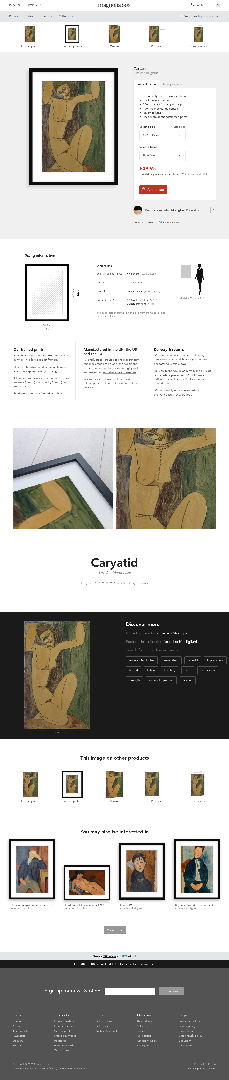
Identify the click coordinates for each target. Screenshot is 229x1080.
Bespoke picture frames (42, 1068)
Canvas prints (62, 1031)
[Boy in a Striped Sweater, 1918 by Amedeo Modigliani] (197, 870)
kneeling (169, 670)
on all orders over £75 (114, 964)
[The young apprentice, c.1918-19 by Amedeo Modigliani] (32, 870)
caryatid (193, 660)
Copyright (184, 1041)
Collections (66, 16)
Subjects (31, 16)
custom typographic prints (72, 1068)
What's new (61, 1050)
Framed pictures (64, 1026)
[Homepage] (114, 6)
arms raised (171, 660)
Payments (19, 1036)
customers (90, 387)
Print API (199, 1064)
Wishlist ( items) (106, 1031)
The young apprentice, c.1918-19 (31, 905)
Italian (151, 670)
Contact (18, 1021)
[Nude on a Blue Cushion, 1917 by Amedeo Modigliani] (87, 882)
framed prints (178, 117)
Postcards (60, 1041)
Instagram (143, 1045)
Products (34, 5)
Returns (17, 1045)
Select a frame (148, 147)
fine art (133, 670)
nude (187, 670)
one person (207, 670)
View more (114, 930)
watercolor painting (161, 680)
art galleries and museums (119, 372)
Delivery (159, 371)
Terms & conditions (190, 1021)
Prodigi (212, 1064)
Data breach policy (190, 1036)
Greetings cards (64, 1045)
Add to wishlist (146, 222)
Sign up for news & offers (73, 991)
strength (134, 680)
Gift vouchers (104, 1021)
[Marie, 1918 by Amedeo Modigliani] (142, 871)
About (17, 1026)
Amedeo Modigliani (145, 73)
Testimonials (20, 1031)
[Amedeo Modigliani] (137, 210)
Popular (14, 16)
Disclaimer (185, 1045)
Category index (147, 1041)
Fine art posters (64, 1021)
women (187, 680)
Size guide (180, 126)
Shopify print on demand (202, 1068)
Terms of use (186, 1031)
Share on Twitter (172, 222)
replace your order (185, 390)
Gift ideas (102, 1026)
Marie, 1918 (127, 905)
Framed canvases (65, 1036)
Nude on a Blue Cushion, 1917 (84, 905)
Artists (48, 16)
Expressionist (215, 660)
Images (14, 5)
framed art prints (51, 393)
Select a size (162, 127)
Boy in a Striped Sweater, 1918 (194, 905)
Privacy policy (187, 1026)
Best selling (144, 1021)
